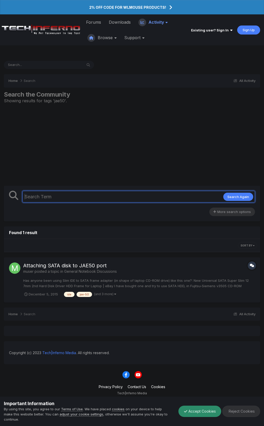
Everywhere (66, 65)
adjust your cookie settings (81, 414)
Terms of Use (72, 409)
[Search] (88, 65)
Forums (93, 22)
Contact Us (137, 387)
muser (28, 271)
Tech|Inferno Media (59, 353)
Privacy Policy (111, 387)
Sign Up (249, 30)
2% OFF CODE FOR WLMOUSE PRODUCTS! (127, 7)
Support (133, 37)
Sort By (247, 245)
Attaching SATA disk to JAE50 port (65, 265)
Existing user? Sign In (210, 30)
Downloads (120, 22)
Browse (105, 37)
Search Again (238, 197)
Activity (156, 22)
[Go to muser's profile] (14, 268)
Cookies (158, 387)
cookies (118, 409)
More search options (233, 212)
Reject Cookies (241, 411)
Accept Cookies (201, 411)
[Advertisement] (132, 144)
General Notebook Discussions (90, 271)
